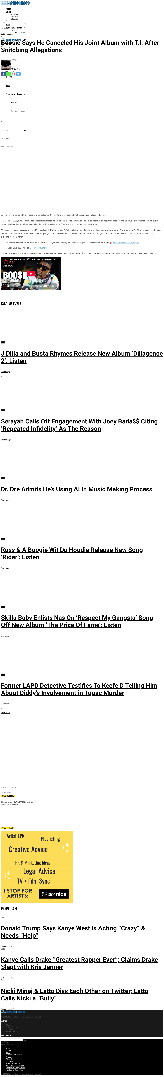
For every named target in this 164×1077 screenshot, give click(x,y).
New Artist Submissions (15, 1066)
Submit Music (11, 1031)
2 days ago (5, 500)
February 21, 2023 (8, 71)
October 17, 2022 (7, 946)
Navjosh (16, 69)
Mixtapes (14, 19)
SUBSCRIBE (8, 796)
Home (8, 8)
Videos (8, 1050)
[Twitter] (18, 74)
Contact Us (10, 1029)
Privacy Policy (11, 1027)
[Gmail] (13, 74)
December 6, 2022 (38, 248)
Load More (5, 713)
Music (8, 11)
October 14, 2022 (7, 1009)
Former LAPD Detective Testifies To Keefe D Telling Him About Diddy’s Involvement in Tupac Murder (79, 689)
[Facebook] (3, 74)
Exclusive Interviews (18, 32)
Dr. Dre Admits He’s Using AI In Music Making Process (76, 489)
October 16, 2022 (7, 978)
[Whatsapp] (8, 74)
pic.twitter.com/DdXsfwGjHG (126, 242)
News (3, 33)
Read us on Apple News (15, 1070)
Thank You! (7, 828)
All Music (14, 14)
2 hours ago (5, 372)
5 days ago (5, 568)
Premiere (14, 30)
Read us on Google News (15, 1068)
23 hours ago (6, 440)
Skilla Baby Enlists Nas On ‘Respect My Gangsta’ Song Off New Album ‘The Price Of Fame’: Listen (77, 621)
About (8, 1025)
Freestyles (14, 16)
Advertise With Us (13, 1063)
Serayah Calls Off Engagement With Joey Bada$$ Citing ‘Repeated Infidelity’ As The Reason (79, 425)
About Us (9, 1059)
